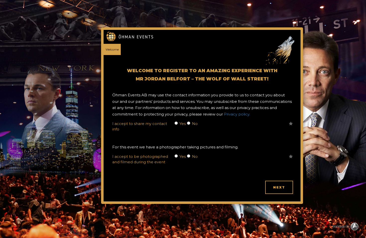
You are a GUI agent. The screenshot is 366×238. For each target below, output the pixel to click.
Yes (183, 123)
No (195, 123)
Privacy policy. (237, 114)
